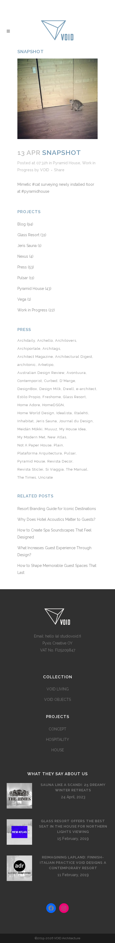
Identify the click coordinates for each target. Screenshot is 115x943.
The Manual (76, 469)
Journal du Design (76, 421)
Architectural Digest (73, 357)
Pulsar (22, 278)
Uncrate (45, 477)
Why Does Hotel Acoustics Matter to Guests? (56, 519)
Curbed (50, 381)
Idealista (64, 413)
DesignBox (27, 389)
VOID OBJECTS (57, 699)
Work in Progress (32, 310)
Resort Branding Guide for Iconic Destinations (56, 509)
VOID (44, 170)
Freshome (52, 397)
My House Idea (72, 429)
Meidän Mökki (30, 429)
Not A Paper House (34, 445)
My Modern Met (31, 437)
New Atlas (57, 437)
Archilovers (65, 340)
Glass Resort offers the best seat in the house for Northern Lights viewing (73, 826)
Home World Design (35, 413)
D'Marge (67, 381)
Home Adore (28, 405)
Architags (51, 349)
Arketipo (45, 365)
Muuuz (51, 429)
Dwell (68, 389)
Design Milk (50, 389)
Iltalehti (81, 413)
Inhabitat (25, 421)
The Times (26, 477)
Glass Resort (28, 235)
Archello (45, 340)
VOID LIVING (58, 689)
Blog (21, 224)
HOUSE (57, 750)
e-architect (86, 389)
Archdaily (26, 340)
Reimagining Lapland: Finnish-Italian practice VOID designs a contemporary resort (73, 862)
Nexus (22, 256)
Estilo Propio (28, 397)
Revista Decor (59, 461)
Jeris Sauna (27, 245)
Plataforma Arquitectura (39, 453)
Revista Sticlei (30, 469)
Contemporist (29, 381)
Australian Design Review (40, 373)
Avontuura (76, 373)
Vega (21, 299)
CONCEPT (57, 729)
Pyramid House (66, 163)
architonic (26, 365)
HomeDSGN (53, 405)
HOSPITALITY (57, 739)
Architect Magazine (35, 357)
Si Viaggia (54, 469)
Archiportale (28, 349)
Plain (58, 445)
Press (22, 267)
